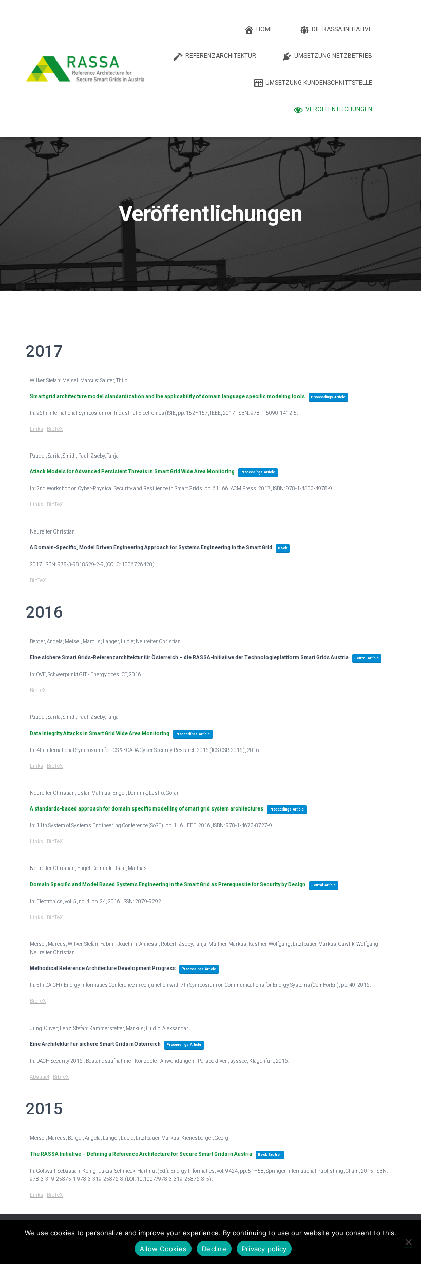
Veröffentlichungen (338, 109)
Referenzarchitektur (220, 56)
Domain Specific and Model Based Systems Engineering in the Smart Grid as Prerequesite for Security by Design (167, 884)
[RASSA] (85, 69)
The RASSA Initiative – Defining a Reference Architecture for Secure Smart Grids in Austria (141, 1154)
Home (265, 29)
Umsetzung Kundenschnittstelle (318, 82)
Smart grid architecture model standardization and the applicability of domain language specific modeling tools (167, 396)
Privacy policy (264, 1249)
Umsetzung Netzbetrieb (333, 56)
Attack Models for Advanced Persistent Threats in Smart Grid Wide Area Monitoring (132, 472)
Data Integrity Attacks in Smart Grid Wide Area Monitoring (99, 733)
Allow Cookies (163, 1249)
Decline (214, 1249)
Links (36, 429)
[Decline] (408, 1242)
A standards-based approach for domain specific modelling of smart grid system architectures (146, 809)
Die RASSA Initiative (342, 29)
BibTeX (55, 429)
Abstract (39, 1077)
